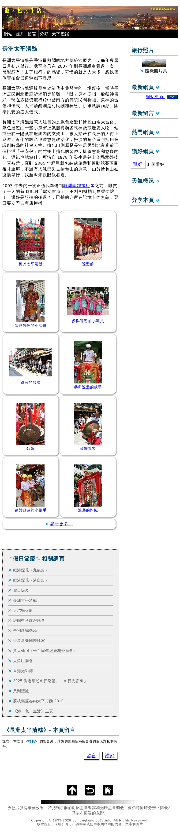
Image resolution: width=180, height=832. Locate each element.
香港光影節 (23, 671)
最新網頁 (144, 87)
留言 (32, 34)
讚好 (110, 755)
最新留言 (144, 113)
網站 (8, 34)
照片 (20, 34)
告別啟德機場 (25, 630)
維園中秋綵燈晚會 (29, 620)
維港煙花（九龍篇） (31, 570)
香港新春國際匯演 (29, 640)
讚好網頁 (144, 151)
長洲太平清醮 (25, 600)
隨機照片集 (155, 71)
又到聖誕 (21, 691)
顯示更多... (61, 524)
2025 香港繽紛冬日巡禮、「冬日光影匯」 (50, 681)
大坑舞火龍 (23, 610)
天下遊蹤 (61, 34)
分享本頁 (144, 200)
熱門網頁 (144, 132)
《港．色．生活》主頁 (33, 711)
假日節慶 (21, 590)
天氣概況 (144, 181)
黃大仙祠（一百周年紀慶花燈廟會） (45, 650)
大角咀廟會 (23, 661)
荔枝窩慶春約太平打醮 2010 (38, 701)
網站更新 (161, 96)
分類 (44, 34)
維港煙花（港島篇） (31, 580)
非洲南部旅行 (76, 185)
